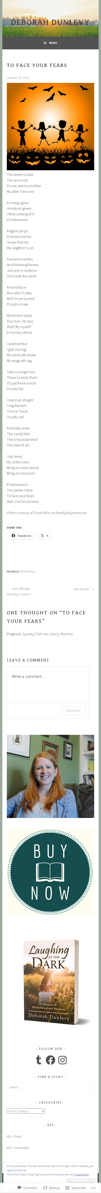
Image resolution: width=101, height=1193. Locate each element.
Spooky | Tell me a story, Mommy (47, 633)
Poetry (31, 571)
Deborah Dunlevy (50, 22)
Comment (73, 711)
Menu (53, 43)
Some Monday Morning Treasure (19, 591)
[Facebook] (50, 1060)
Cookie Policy (82, 1174)
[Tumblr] (38, 1060)
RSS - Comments (18, 1148)
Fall (22, 571)
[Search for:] (50, 1087)
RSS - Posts (14, 1136)
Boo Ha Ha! (82, 589)
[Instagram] (62, 1060)
